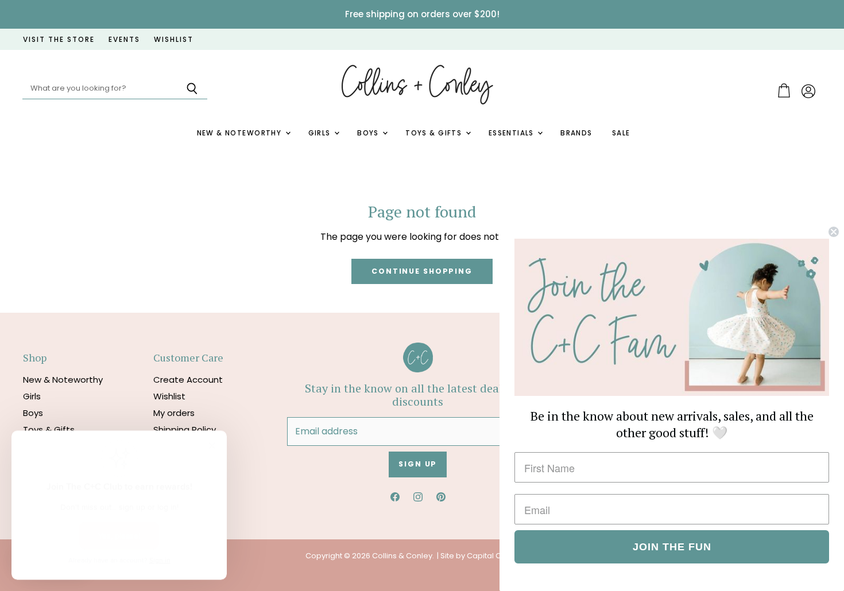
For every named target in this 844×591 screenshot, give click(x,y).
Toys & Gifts (434, 133)
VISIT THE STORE (59, 40)
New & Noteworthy (240, 133)
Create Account (188, 380)
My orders (174, 413)
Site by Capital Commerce (489, 555)
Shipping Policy (184, 429)
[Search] (192, 89)
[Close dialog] (833, 232)
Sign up (417, 464)
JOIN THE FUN (672, 547)
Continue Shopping (422, 271)
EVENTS (124, 40)
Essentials (513, 133)
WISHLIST (173, 40)
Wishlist (169, 396)
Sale (621, 133)
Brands (576, 133)
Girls (321, 133)
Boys (369, 133)
